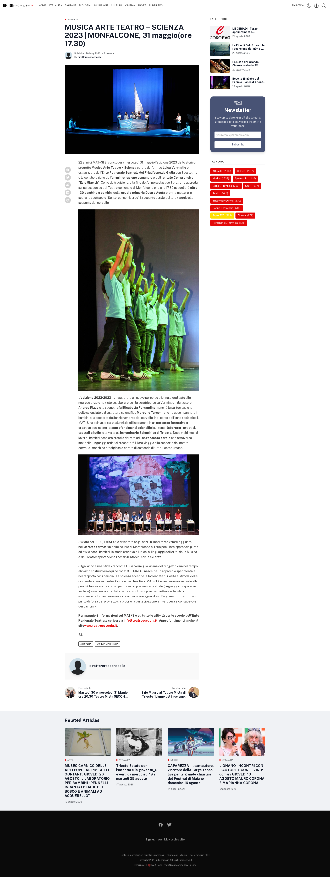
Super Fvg (156, 5)
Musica (174, 760)
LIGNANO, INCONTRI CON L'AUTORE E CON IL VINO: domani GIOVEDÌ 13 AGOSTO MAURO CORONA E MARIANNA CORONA (242, 774)
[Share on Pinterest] (68, 200)
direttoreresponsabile (90, 57)
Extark (192, 865)
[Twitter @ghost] (169, 825)
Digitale (70, 5)
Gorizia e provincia (107, 644)
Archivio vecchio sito (171, 839)
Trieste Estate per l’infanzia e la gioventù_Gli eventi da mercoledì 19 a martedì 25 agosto (138, 772)
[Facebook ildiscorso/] (160, 825)
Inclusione (101, 5)
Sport (142, 5)
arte (70, 760)
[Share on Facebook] (68, 170)
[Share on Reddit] (68, 185)
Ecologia (85, 5)
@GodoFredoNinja (165, 865)
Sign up (150, 839)
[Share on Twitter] (68, 177)
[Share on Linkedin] (68, 192)
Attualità (55, 5)
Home (42, 5)
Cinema (130, 5)
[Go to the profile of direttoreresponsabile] (68, 55)
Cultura (117, 5)
